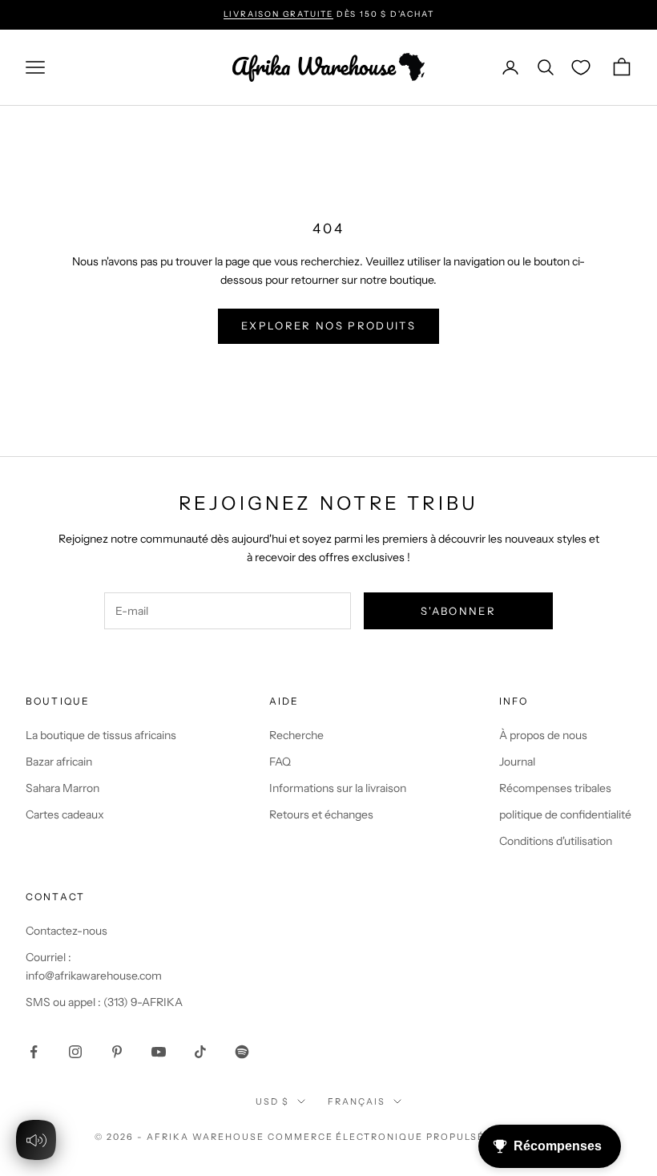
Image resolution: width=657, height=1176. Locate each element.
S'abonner (458, 610)
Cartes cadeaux (65, 814)
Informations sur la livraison (337, 788)
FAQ (280, 761)
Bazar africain (59, 761)
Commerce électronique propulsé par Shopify (415, 1136)
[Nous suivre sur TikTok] (200, 1052)
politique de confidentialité (565, 814)
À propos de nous (543, 735)
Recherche (296, 735)
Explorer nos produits (328, 325)
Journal (517, 761)
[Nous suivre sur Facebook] (34, 1052)
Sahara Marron (62, 788)
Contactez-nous (66, 930)
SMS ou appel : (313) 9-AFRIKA (104, 1002)
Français (356, 1101)
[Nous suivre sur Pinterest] (117, 1052)
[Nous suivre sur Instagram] (75, 1052)
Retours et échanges (321, 814)
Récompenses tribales (555, 788)
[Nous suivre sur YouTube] (159, 1052)
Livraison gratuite (278, 14)
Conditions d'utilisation (555, 841)
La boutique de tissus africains (101, 735)
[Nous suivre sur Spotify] (242, 1052)
